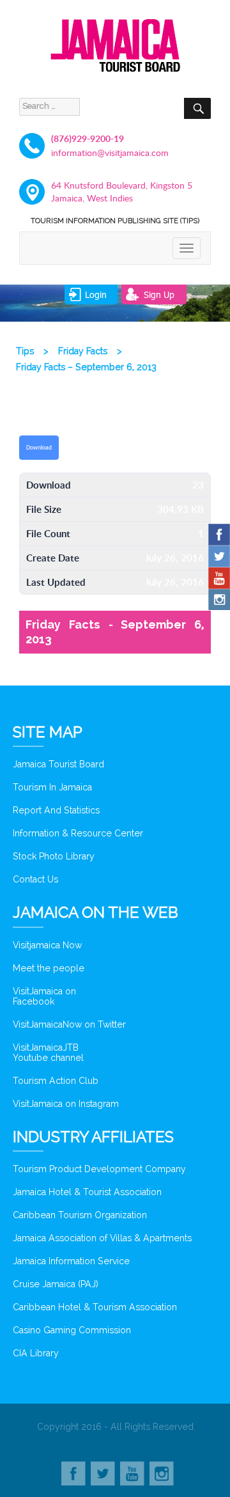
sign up (159, 294)
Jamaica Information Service (71, 1261)
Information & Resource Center (78, 833)
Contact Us (35, 879)
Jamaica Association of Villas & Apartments (102, 1238)
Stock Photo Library (54, 856)
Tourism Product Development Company (99, 1169)
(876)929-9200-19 (87, 138)
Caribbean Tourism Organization (80, 1215)
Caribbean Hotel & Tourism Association (95, 1307)
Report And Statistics (56, 810)
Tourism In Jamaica (52, 787)
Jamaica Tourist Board (58, 764)
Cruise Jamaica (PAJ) (55, 1284)
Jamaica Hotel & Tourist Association (87, 1192)
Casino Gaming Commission (72, 1330)
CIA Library (36, 1353)
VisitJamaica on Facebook (44, 996)
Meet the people (48, 968)
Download (39, 447)
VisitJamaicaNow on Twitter (69, 1024)
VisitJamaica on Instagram (66, 1104)
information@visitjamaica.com (110, 152)
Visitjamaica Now (47, 945)
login (96, 294)
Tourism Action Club (55, 1081)
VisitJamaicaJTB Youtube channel (48, 1052)
